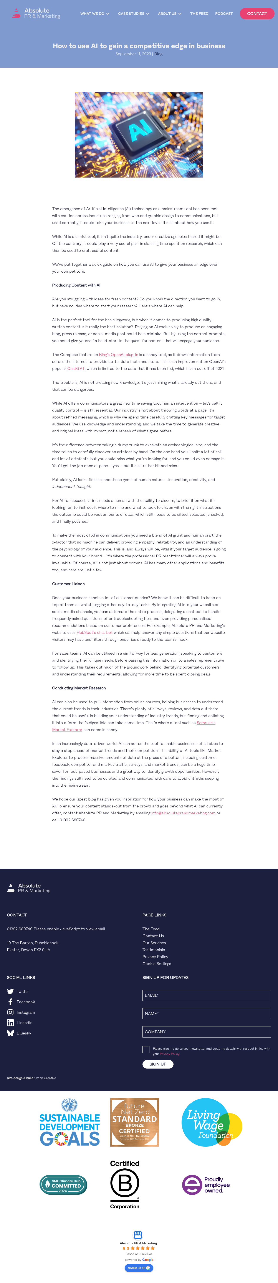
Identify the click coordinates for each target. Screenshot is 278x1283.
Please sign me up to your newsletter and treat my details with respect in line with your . (211, 1051)
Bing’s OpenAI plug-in (118, 354)
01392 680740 (20, 929)
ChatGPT (76, 368)
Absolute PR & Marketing (138, 1243)
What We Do (92, 13)
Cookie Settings (156, 963)
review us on (136, 1267)
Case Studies (131, 13)
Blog (158, 53)
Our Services (154, 942)
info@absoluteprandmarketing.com (184, 813)
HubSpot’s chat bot (95, 632)
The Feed (199, 13)
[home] (36, 13)
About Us (167, 13)
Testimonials (153, 949)
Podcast (224, 13)
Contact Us (153, 936)
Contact (257, 13)
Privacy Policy (155, 956)
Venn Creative (46, 1078)
